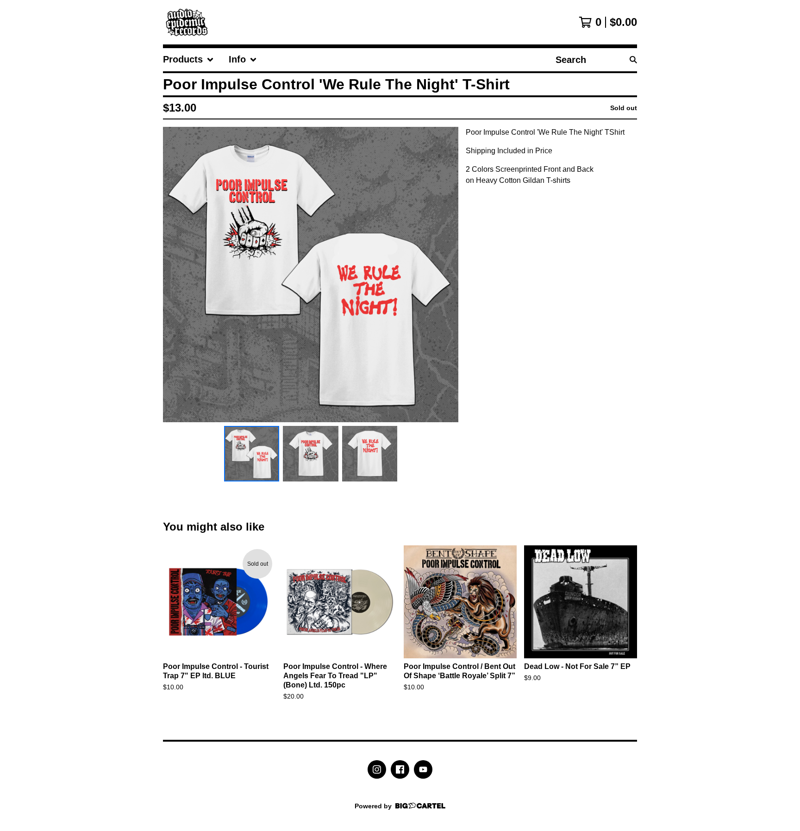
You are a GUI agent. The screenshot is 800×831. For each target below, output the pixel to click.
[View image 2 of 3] (310, 453)
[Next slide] (445, 274)
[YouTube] (423, 769)
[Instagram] (377, 769)
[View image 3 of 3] (370, 453)
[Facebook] (400, 769)
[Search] (633, 59)
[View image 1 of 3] (252, 453)
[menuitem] (188, 59)
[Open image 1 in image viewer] (310, 274)
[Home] (189, 22)
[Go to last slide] (176, 274)
